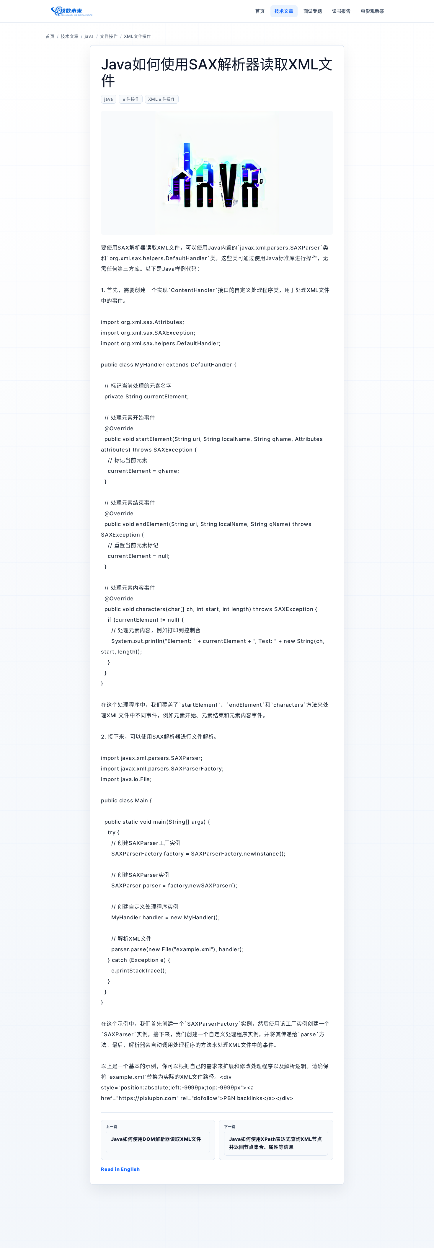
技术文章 (284, 11)
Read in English (120, 1169)
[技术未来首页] (71, 11)
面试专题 (313, 11)
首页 (260, 11)
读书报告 (341, 11)
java (89, 36)
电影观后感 (372, 11)
